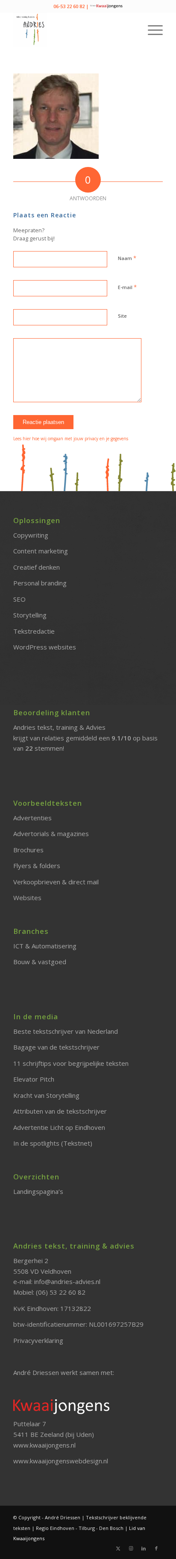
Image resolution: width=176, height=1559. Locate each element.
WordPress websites (44, 647)
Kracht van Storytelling (46, 1095)
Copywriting (30, 535)
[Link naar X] (117, 1548)
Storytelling (30, 615)
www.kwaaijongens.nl (44, 1445)
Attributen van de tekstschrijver (60, 1111)
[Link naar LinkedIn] (143, 1548)
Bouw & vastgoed (39, 961)
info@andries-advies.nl (67, 1281)
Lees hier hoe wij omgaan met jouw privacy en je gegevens (70, 439)
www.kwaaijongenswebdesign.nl (60, 1461)
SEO (19, 599)
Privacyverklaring (38, 1340)
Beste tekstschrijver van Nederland (65, 1031)
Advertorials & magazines (51, 833)
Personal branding (40, 583)
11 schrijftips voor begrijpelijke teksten (71, 1063)
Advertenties (32, 817)
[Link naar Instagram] (130, 1548)
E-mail (127, 287)
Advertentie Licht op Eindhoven (59, 1127)
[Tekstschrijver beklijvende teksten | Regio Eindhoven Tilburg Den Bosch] (73, 29)
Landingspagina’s (38, 1191)
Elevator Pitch (33, 1079)
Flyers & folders (36, 865)
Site (122, 316)
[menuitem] (151, 29)
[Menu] (151, 29)
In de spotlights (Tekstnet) (52, 1143)
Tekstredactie (34, 631)
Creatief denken (36, 567)
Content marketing (40, 551)
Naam (127, 258)
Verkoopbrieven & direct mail (56, 881)
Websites (27, 897)
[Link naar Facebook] (156, 1548)
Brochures (28, 849)
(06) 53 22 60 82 (60, 1292)
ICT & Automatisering (44, 946)
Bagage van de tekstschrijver (56, 1047)
